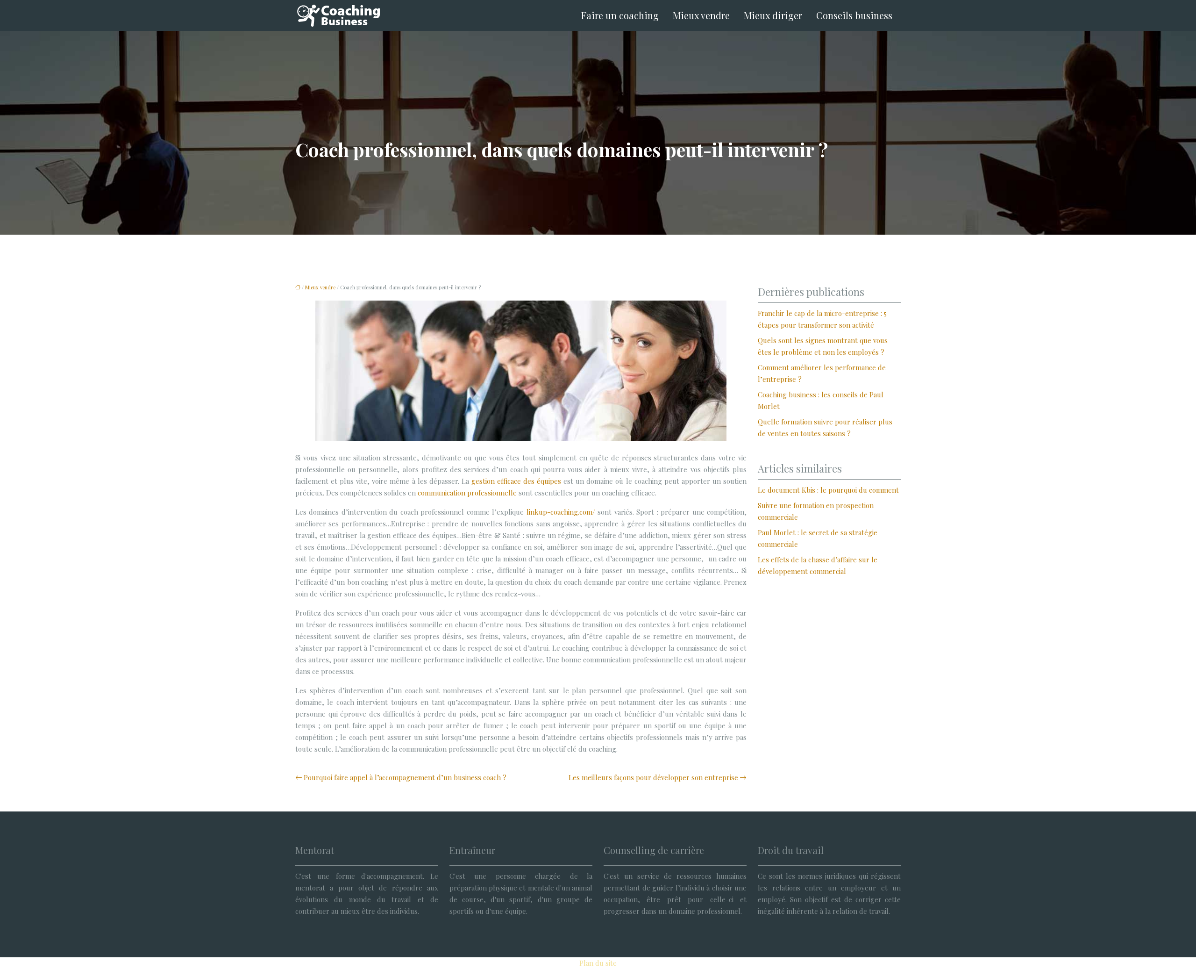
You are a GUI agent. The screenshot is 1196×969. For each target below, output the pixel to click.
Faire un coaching (620, 15)
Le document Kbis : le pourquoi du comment (828, 490)
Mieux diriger (773, 15)
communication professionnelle (467, 492)
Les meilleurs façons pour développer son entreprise (653, 777)
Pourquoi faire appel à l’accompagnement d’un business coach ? (405, 777)
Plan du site (598, 963)
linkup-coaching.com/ (561, 512)
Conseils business (854, 15)
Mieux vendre (701, 15)
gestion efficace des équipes (516, 481)
